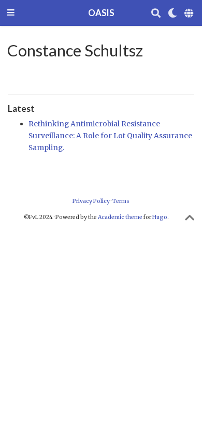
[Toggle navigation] (11, 13)
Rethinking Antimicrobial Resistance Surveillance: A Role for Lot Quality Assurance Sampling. (110, 135)
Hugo (159, 217)
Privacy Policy (91, 201)
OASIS (101, 13)
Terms (120, 201)
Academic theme (120, 217)
